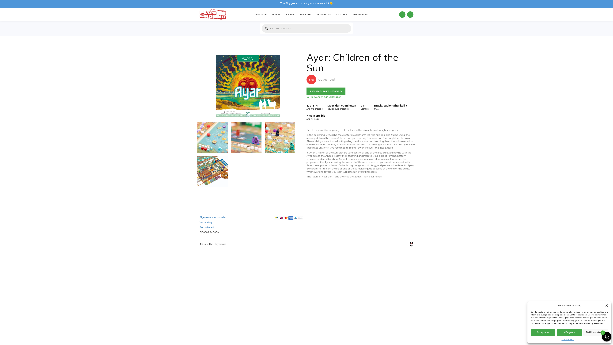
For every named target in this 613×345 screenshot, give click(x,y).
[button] (606, 305)
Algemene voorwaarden (213, 217)
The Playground (217, 243)
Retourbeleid (207, 227)
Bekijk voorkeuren (595, 332)
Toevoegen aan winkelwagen (326, 91)
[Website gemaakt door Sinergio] (411, 243)
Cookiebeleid (568, 339)
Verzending (206, 222)
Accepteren (543, 332)
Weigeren (569, 332)
